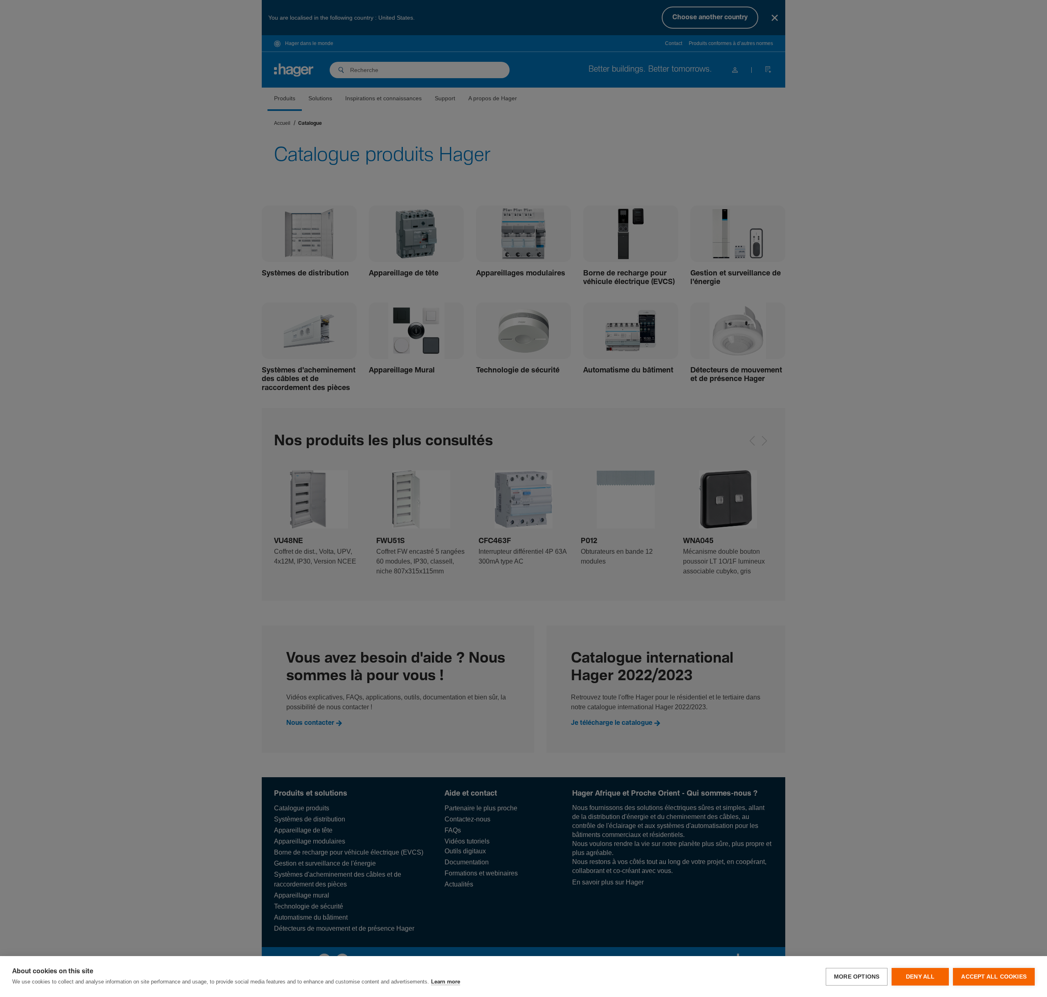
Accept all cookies (994, 977)
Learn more (445, 982)
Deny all (920, 977)
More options (856, 977)
